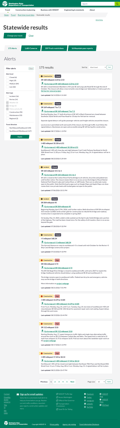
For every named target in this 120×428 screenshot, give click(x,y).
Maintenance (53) (15, 115)
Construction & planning (25, 10)
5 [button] (67, 382)
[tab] (12, 48)
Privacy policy (54, 424)
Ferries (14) (13, 99)
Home (6, 15)
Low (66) (12, 87)
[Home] (17, 3)
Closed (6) (13, 77)
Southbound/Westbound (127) (20, 131)
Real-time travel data (26, 15)
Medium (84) (14, 84)
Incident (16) (14, 96)
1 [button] (51, 382)
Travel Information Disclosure (89, 424)
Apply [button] (109, 382)
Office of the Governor (66, 400)
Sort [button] (109, 67)
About (92, 10)
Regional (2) (13, 118)
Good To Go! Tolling (65, 409)
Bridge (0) (13, 106)
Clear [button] (31, 35)
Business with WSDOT (50, 10)
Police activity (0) (15, 109)
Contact (7, 394)
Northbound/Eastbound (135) (20, 128)
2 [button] (55, 382)
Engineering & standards (74, 10)
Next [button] (72, 382)
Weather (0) (13, 103)
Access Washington (65, 397)
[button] (15, 35)
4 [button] (63, 382)
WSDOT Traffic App (65, 394)
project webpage (63, 283)
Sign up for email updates (31, 394)
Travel (7, 10)
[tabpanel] (60, 220)
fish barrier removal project (51, 91)
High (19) (12, 80)
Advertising (99, 20)
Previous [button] (44, 382)
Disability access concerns (7, 399)
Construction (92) (15, 112)
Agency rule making (69, 424)
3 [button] (59, 382)
